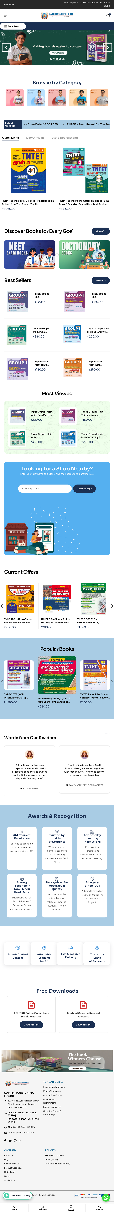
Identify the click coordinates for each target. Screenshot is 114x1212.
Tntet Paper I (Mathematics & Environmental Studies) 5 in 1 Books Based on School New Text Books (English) (27, 204)
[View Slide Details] (57, 47)
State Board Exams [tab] (65, 138)
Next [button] (107, 47)
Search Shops (84, 488)
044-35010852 (90, 2)
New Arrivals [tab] (35, 138)
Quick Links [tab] (10, 138)
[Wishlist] (99, 1207)
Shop (14, 1210)
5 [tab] (63, 59)
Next (58, 255)
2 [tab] (54, 59)
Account (43, 1210)
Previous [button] (6, 47)
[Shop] (14, 1207)
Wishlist (100, 1210)
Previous (2, 606)
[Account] (42, 1207)
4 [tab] (60, 59)
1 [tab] (51, 59)
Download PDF (31, 1025)
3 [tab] (57, 59)
